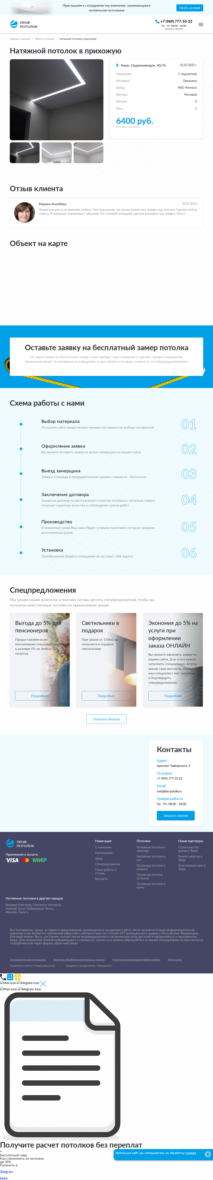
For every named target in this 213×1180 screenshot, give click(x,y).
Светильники (104, 853)
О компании (103, 847)
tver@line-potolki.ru (169, 791)
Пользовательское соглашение (28, 959)
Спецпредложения (107, 864)
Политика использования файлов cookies (136, 959)
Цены (99, 858)
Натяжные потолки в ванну (151, 885)
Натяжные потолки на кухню (150, 876)
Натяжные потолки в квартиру (151, 849)
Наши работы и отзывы (105, 871)
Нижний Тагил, (16, 908)
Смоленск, (40, 905)
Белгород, (54, 905)
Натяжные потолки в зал (151, 858)
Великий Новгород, (19, 905)
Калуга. (23, 912)
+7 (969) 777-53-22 (169, 778)
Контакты (101, 879)
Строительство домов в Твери (188, 849)
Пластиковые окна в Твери (192, 867)
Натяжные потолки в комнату (151, 867)
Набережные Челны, (40, 908)
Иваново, (12, 912)
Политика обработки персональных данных (79, 959)
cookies (191, 1153)
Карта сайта (175, 959)
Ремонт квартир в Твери (190, 858)
